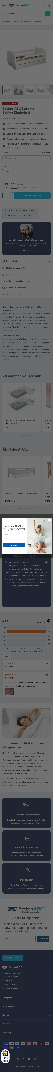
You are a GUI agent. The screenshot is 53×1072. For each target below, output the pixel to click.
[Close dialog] (49, 520)
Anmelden (14, 545)
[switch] (5, 1061)
